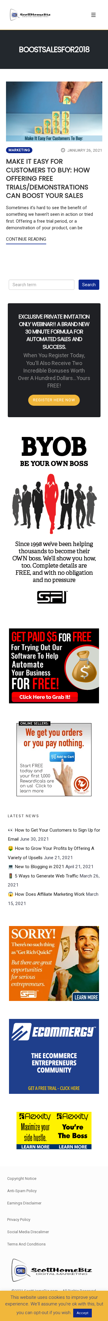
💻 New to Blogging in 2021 (36, 866)
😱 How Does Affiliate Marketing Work (46, 894)
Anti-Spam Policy (22, 1191)
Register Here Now (54, 400)
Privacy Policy (18, 1219)
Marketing (19, 150)
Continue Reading (26, 239)
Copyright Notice (21, 1178)
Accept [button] (82, 1313)
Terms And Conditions (26, 1244)
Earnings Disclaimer (24, 1203)
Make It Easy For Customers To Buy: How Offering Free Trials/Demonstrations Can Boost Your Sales (48, 178)
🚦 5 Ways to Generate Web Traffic (43, 876)
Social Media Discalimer (28, 1232)
